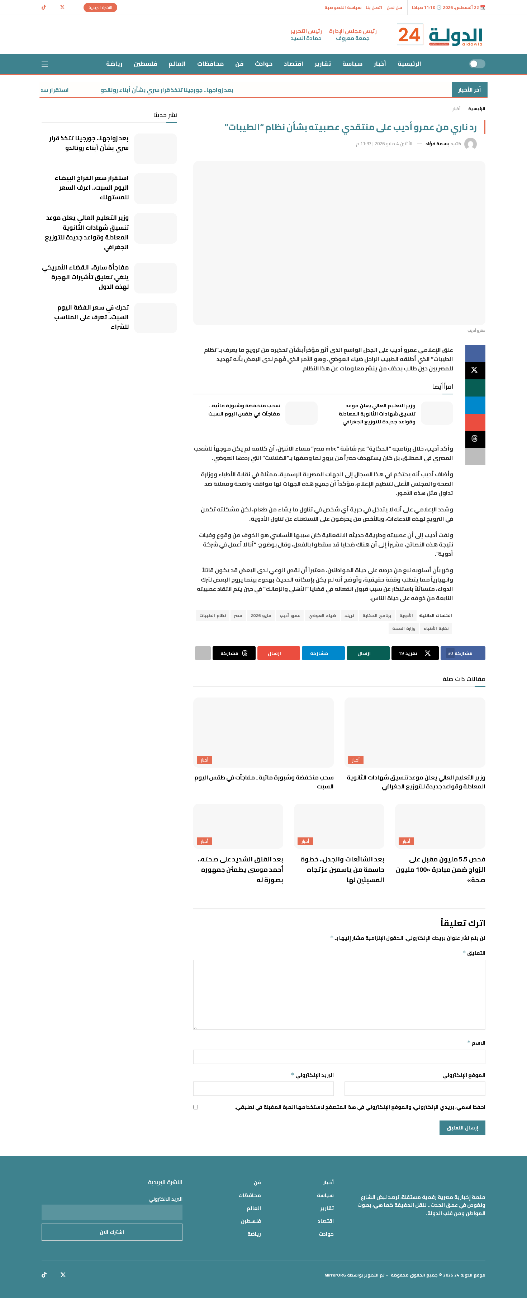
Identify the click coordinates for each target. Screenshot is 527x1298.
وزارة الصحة (403, 628)
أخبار (380, 63)
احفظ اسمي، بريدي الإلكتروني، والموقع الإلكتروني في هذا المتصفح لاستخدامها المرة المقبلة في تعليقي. (359, 1107)
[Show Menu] (45, 64)
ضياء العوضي (322, 615)
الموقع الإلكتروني (463, 1075)
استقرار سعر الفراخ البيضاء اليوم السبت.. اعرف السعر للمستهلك (91, 187)
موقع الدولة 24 (469, 1275)
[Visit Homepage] (439, 34)
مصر (238, 615)
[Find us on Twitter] (62, 7)
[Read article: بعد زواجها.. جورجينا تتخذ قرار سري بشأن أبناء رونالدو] (155, 148)
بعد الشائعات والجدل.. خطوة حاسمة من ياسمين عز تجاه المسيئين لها (342, 869)
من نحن (394, 7)
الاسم (476, 1043)
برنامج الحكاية (376, 615)
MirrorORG (335, 1275)
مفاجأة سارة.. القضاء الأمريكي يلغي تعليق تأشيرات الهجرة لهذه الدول (85, 277)
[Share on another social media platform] (475, 456)
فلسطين (145, 63)
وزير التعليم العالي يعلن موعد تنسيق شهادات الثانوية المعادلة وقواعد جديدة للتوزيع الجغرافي (377, 413)
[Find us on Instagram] (53, 7)
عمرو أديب (290, 615)
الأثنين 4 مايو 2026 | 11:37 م (384, 143)
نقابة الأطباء (435, 628)
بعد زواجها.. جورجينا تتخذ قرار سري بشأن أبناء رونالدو (193, 89)
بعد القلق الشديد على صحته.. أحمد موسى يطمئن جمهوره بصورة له (241, 869)
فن (239, 63)
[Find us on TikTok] (44, 7)
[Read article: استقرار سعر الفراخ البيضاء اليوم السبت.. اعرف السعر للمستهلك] (155, 188)
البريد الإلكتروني (312, 1075)
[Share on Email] (475, 422)
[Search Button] (60, 64)
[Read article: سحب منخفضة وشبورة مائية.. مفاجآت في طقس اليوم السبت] (301, 413)
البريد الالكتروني (165, 1199)
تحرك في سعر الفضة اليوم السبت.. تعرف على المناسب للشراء (91, 317)
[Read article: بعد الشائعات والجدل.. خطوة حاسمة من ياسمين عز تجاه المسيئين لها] (339, 826)
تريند (349, 615)
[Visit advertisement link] (163, 34)
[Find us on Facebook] (72, 7)
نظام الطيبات (212, 615)
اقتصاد (293, 63)
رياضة (114, 63)
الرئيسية (409, 63)
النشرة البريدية (100, 7)
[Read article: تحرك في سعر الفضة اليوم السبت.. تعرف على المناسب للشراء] (155, 318)
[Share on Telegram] (475, 405)
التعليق (473, 953)
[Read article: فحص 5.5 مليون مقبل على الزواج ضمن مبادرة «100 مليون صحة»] (440, 826)
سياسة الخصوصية (342, 7)
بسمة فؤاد (438, 143)
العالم (177, 63)
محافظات (210, 63)
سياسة (352, 63)
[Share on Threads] (475, 439)
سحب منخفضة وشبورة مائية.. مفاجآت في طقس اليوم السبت (244, 409)
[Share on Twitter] (475, 370)
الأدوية (406, 615)
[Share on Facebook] (475, 353)
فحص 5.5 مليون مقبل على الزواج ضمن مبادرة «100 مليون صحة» (440, 869)
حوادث (263, 63)
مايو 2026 (261, 615)
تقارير (323, 63)
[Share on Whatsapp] (475, 388)
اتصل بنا (374, 7)
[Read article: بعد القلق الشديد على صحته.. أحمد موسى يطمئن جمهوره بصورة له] (238, 826)
